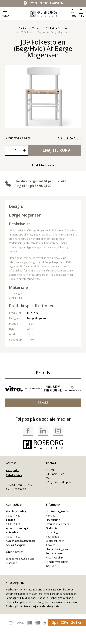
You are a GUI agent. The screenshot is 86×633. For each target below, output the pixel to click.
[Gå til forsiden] (43, 13)
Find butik (51, 528)
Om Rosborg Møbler (57, 511)
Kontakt (50, 515)
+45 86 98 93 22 (55, 474)
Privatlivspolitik (54, 557)
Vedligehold (53, 536)
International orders (57, 524)
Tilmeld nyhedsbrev (57, 561)
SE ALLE (43, 402)
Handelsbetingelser (57, 549)
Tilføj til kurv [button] (54, 150)
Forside (23, 28)
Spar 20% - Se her (67, 622)
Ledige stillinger (55, 541)
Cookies (50, 545)
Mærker (36, 28)
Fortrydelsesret (54, 553)
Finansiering (53, 520)
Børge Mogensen (25, 215)
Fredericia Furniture (57, 28)
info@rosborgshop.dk (58, 482)
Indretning (52, 532)
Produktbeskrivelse (43, 165)
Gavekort (51, 566)
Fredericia (33, 313)
